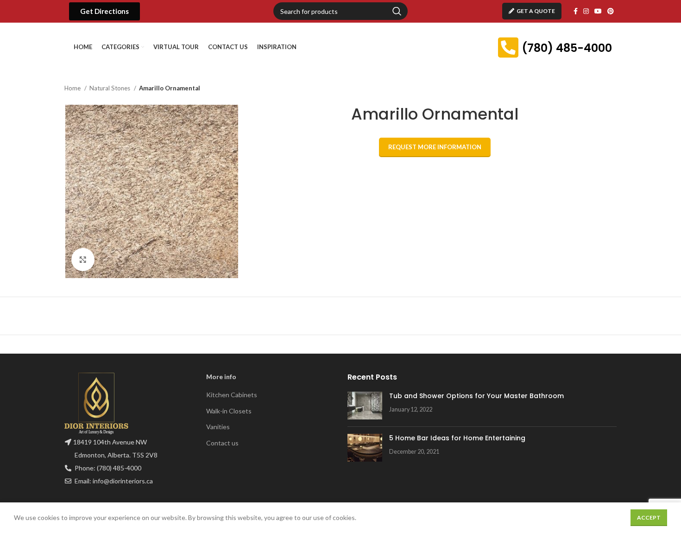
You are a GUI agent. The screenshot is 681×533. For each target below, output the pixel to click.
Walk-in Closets (229, 411)
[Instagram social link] (586, 11)
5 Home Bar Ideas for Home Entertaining (457, 438)
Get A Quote (536, 10)
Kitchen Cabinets (231, 395)
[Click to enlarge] (83, 259)
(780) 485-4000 (567, 48)
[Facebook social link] (575, 11)
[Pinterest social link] (611, 11)
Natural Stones (110, 88)
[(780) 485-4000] (508, 47)
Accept (649, 517)
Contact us (222, 443)
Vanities (218, 427)
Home (73, 88)
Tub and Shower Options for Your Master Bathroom (476, 395)
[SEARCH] (397, 11)
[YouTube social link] (598, 11)
